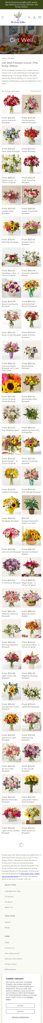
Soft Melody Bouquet (31, 492)
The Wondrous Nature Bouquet (29, 121)
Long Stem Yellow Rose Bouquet (30, 801)
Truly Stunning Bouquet (28, 181)
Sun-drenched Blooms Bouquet (29, 305)
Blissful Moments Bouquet (10, 801)
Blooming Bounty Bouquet (10, 305)
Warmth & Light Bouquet (9, 739)
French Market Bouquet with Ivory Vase (10, 897)
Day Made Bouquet (10, 430)
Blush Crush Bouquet (11, 335)
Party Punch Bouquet (11, 864)
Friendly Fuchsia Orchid (29, 960)
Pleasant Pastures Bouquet (10, 615)
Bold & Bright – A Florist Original (9, 462)
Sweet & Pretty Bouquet (28, 336)
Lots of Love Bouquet (11, 552)
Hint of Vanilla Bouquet (28, 896)
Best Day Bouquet (10, 242)
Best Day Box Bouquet (28, 865)
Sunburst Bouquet (10, 492)
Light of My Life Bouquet (9, 677)
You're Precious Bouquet (9, 121)
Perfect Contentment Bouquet (11, 929)
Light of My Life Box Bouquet (11, 832)
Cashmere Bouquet (30, 707)
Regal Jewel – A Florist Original (29, 584)
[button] (29, 17)
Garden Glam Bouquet (8, 212)
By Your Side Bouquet (7, 770)
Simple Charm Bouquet (28, 243)
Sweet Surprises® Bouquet (30, 212)
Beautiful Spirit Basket (29, 615)
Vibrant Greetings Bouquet (30, 462)
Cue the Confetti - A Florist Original (31, 646)
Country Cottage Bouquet (29, 929)
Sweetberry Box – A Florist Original (10, 274)
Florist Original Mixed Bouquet (9, 400)
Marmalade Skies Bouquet (29, 400)
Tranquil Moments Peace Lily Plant (30, 522)
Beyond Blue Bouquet (27, 367)
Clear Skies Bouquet (11, 151)
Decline (20, 1011)
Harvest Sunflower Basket (30, 553)
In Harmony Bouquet (11, 583)
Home (4, 58)
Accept (20, 1005)
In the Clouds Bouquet (28, 770)
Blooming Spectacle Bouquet (11, 960)
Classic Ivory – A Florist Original (9, 181)
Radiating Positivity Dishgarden (31, 431)
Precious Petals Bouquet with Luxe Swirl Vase (10, 368)
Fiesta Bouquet (28, 151)
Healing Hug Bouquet (27, 739)
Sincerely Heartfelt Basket (30, 274)
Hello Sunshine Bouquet (28, 832)
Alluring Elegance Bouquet (10, 646)
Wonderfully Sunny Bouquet (10, 708)
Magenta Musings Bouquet (30, 677)
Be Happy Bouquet (10, 521)
